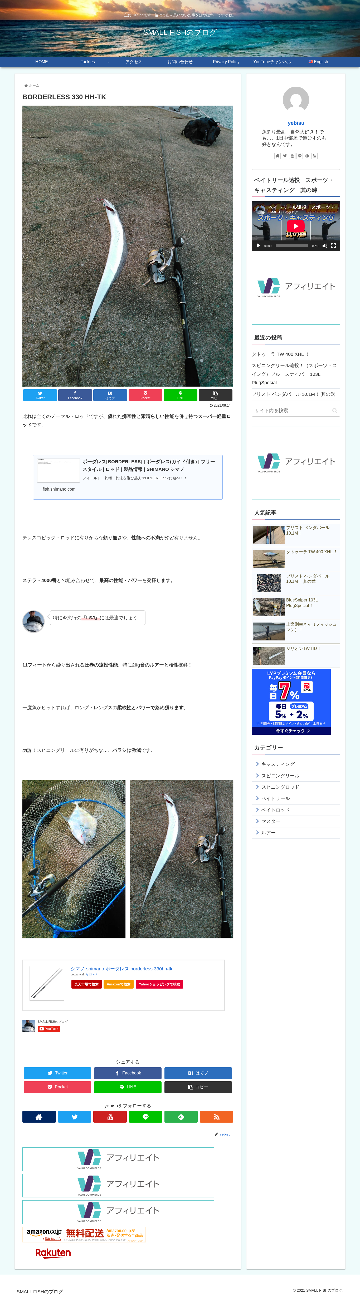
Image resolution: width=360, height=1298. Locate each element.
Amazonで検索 (118, 984)
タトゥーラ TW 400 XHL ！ (281, 354)
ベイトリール (275, 798)
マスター (270, 821)
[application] (296, 226)
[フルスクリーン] (333, 245)
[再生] (258, 245)
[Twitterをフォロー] (74, 1117)
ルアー (268, 833)
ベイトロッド (275, 810)
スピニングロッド (280, 787)
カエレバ (91, 974)
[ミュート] (325, 245)
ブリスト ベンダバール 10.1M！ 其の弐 (293, 394)
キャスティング (278, 764)
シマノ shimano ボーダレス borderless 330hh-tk (121, 968)
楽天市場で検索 (87, 984)
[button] (334, 411)
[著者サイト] (39, 1117)
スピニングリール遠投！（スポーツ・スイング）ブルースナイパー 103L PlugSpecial (294, 374)
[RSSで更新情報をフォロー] (216, 1117)
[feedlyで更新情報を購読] (181, 1117)
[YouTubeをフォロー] (110, 1117)
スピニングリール (280, 775)
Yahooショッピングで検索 (159, 984)
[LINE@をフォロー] (145, 1117)
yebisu (296, 123)
